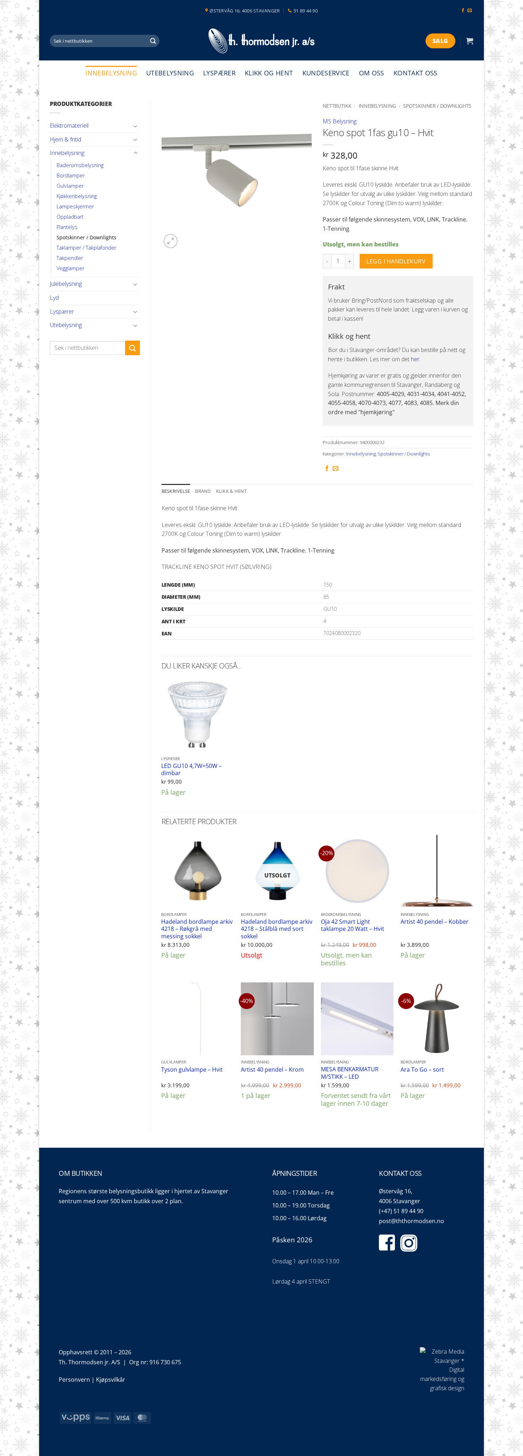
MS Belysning (339, 121)
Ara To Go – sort (422, 1069)
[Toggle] (135, 126)
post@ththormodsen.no (411, 1221)
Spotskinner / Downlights (86, 237)
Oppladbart (70, 216)
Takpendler (70, 258)
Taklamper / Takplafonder (86, 247)
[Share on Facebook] (327, 468)
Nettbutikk (337, 105)
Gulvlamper (70, 185)
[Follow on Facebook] (463, 10)
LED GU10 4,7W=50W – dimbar (191, 769)
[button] (469, 41)
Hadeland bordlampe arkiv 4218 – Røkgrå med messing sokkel (197, 929)
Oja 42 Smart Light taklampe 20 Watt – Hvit (352, 925)
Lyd (54, 298)
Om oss (371, 73)
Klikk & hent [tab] (231, 491)
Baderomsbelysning (80, 165)
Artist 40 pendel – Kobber (435, 922)
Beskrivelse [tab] (176, 491)
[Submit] (153, 40)
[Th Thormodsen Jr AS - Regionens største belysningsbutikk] (261, 41)
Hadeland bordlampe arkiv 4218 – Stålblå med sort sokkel (276, 929)
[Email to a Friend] (335, 468)
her (415, 359)
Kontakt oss (415, 73)
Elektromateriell (69, 125)
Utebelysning (170, 73)
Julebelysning (66, 284)
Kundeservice (326, 73)
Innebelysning (111, 73)
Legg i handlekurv (396, 261)
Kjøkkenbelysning (77, 196)
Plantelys (67, 227)
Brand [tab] (203, 491)
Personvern (74, 1379)
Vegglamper (70, 268)
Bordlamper (71, 175)
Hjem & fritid (65, 139)
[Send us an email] (469, 10)
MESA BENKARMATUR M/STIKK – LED (350, 1073)
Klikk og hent (269, 73)
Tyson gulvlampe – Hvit (192, 1069)
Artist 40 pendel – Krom (272, 1069)
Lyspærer (219, 73)
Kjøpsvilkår (110, 1379)
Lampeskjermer (75, 206)
